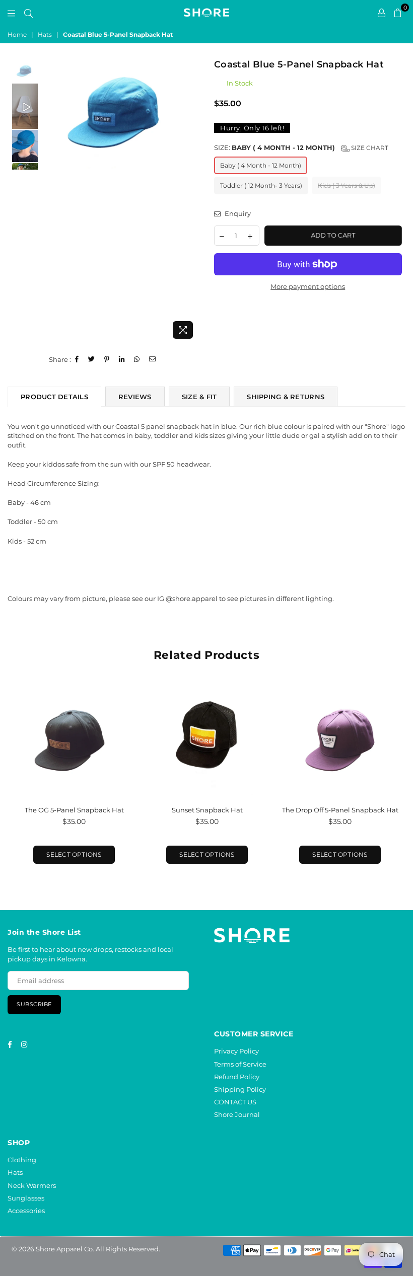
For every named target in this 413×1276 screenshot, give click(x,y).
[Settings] (381, 12)
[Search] (28, 12)
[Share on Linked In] (121, 359)
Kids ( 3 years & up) (346, 185)
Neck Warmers (32, 1185)
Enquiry (237, 213)
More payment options (307, 286)
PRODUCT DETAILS (54, 397)
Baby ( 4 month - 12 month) (260, 165)
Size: (301, 147)
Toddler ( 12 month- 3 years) (261, 185)
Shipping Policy (240, 1089)
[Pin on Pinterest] (107, 359)
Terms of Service (240, 1064)
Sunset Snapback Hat (207, 810)
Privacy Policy (236, 1051)
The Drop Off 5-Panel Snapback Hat (340, 810)
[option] (119, 121)
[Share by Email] (153, 359)
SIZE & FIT (199, 397)
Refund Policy (236, 1077)
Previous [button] (48, 201)
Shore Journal (237, 1114)
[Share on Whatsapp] (137, 359)
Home (17, 34)
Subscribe (34, 1004)
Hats (45, 34)
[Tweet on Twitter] (92, 359)
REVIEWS (135, 397)
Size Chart (369, 148)
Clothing (22, 1160)
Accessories (26, 1211)
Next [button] (190, 201)
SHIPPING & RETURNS (285, 397)
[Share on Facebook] (77, 359)
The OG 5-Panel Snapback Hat (74, 810)
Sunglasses (26, 1198)
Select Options (73, 854)
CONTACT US (235, 1102)
